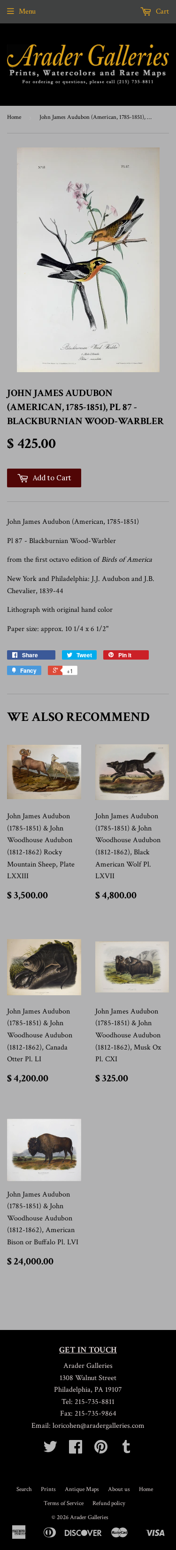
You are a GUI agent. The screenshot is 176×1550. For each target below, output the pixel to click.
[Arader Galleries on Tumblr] (126, 1450)
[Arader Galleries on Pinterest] (101, 1450)
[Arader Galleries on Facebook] (76, 1450)
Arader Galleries (89, 1517)
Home (14, 117)
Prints (48, 1489)
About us (119, 1489)
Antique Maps (82, 1489)
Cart (161, 11)
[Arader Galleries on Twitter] (50, 1450)
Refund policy (108, 1503)
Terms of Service (64, 1503)
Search (24, 1489)
